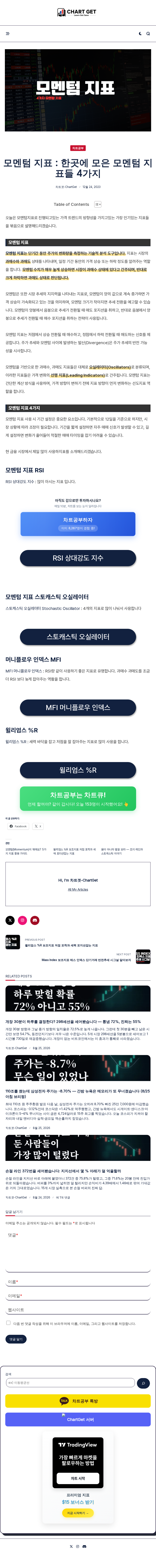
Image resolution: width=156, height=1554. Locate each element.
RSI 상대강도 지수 (19, 481)
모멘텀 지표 (14, 253)
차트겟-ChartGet (66, 187)
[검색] (143, 1383)
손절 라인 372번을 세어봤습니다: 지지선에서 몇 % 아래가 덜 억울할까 (63, 1171)
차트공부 (78, 148)
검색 (8, 1374)
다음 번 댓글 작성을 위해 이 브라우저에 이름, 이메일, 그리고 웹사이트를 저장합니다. (74, 1324)
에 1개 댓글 (63, 1197)
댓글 (13, 1235)
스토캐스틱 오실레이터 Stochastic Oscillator (42, 608)
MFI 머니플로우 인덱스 (23, 671)
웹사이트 (16, 1309)
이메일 (15, 1295)
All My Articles (78, 889)
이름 (13, 1281)
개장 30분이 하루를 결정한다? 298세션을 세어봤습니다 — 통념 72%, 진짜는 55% (73, 1021)
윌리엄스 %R (16, 741)
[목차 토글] (95, 204)
